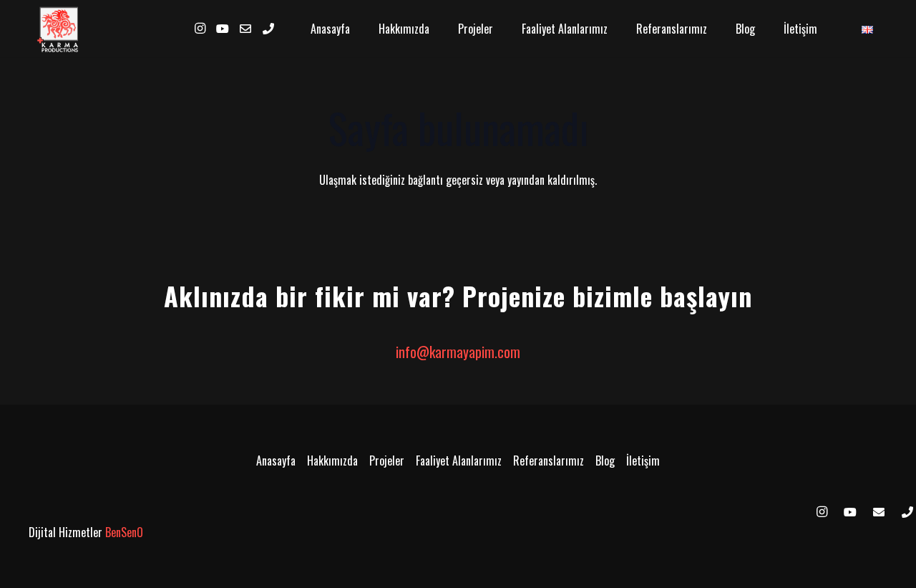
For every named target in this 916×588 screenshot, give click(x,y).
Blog (605, 460)
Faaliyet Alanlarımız (459, 460)
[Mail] (245, 28)
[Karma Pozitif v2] (59, 29)
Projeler (386, 460)
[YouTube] (222, 28)
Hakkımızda (332, 460)
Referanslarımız (548, 460)
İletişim (643, 460)
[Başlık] (878, 512)
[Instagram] (199, 28)
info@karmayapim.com (458, 351)
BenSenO (124, 532)
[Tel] (268, 28)
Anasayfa (276, 460)
